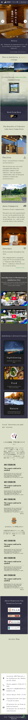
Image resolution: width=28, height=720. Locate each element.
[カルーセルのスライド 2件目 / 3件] (14, 37)
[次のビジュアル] (25, 21)
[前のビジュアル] (2, 21)
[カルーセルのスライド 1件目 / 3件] (11, 37)
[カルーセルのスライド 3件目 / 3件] (17, 37)
